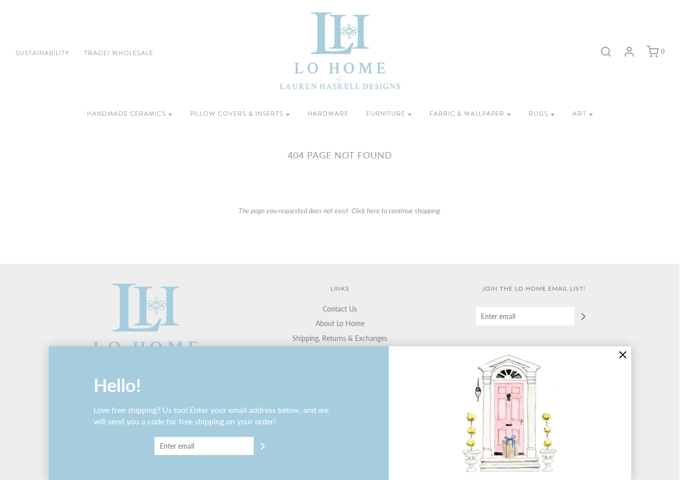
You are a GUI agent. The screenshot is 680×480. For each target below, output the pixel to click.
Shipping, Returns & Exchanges (339, 338)
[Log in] (624, 52)
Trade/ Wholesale (118, 53)
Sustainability (42, 53)
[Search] (601, 52)
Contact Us (340, 309)
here (373, 210)
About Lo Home (340, 323)
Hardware (328, 113)
